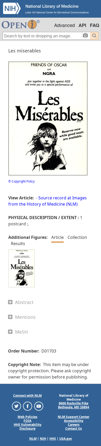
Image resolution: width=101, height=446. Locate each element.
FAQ (94, 25)
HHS (52, 438)
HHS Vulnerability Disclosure (27, 426)
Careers (74, 424)
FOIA (27, 420)
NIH (43, 438)
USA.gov (65, 438)
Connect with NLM (27, 395)
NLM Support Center (73, 417)
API (82, 25)
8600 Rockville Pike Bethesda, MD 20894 (73, 405)
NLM (33, 438)
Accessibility (73, 420)
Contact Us (73, 428)
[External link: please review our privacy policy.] (16, 406)
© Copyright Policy (21, 181)
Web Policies (27, 417)
